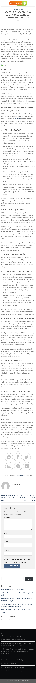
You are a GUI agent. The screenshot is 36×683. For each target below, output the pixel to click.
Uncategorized (18, 9)
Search (3, 575)
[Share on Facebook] (18, 457)
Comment (7, 517)
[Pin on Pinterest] (18, 466)
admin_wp (26, 22)
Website (6, 550)
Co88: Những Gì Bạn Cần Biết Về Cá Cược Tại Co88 (9, 498)
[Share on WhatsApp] (9, 457)
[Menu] (2, 3)
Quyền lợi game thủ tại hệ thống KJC (13, 589)
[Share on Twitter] (27, 457)
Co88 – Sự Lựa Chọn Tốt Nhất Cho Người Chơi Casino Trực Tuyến (27, 498)
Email (6, 541)
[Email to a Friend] (9, 466)
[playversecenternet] (18, 3)
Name (6, 533)
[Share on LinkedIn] (27, 466)
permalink (17, 477)
